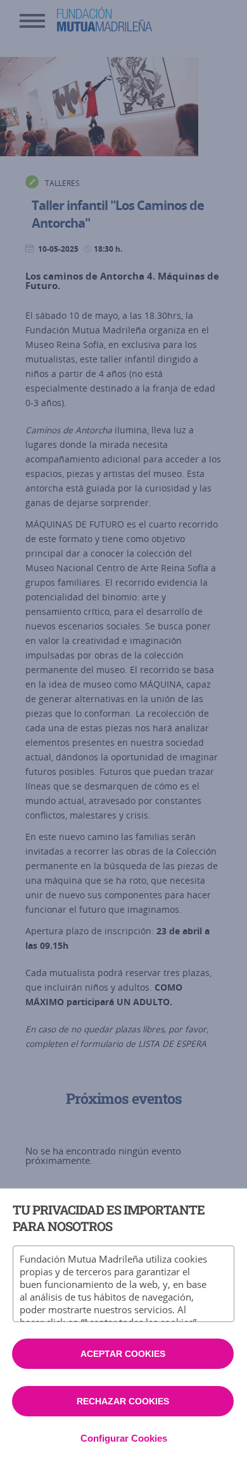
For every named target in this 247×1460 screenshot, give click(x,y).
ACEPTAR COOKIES (122, 1354)
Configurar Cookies (123, 1438)
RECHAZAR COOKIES (123, 1401)
